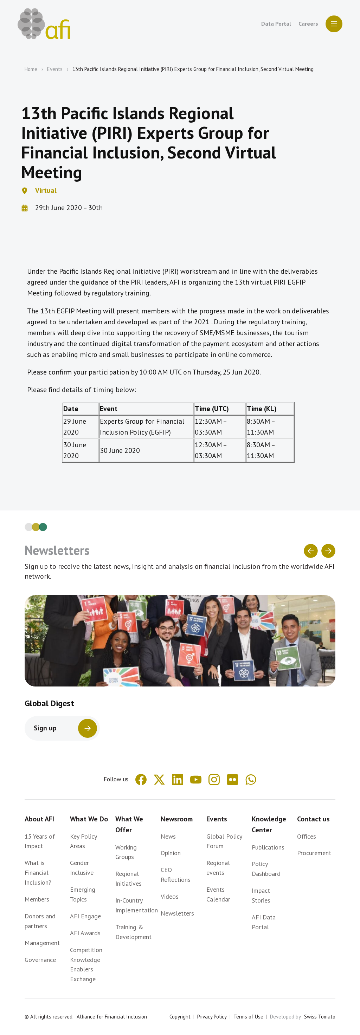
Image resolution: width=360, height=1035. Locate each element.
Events (55, 69)
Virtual (46, 190)
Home (31, 69)
